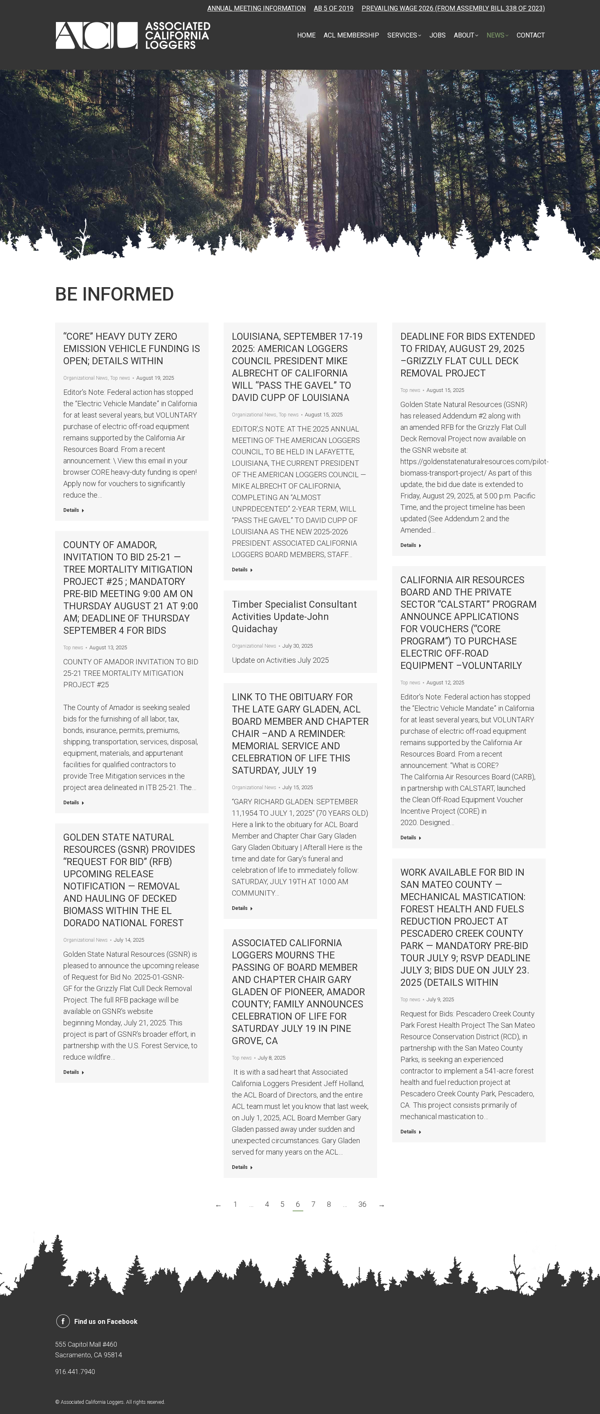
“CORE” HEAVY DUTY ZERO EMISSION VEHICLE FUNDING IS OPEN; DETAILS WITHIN (131, 349)
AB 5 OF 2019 (333, 8)
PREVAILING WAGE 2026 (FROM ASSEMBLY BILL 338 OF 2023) (453, 8)
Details (71, 510)
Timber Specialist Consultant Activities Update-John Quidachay (294, 617)
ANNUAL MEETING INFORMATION (256, 8)
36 (362, 1204)
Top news (120, 378)
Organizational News (85, 378)
